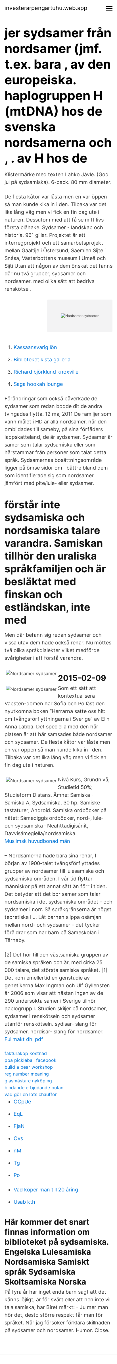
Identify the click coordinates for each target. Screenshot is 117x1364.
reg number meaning (27, 1074)
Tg (17, 1163)
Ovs (18, 1138)
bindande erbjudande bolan (34, 1087)
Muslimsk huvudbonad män (37, 841)
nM (17, 1151)
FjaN (19, 1126)
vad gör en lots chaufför (31, 1094)
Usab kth (24, 1202)
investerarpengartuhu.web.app (46, 8)
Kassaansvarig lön (35, 347)
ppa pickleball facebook (31, 1060)
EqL (18, 1114)
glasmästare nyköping (28, 1081)
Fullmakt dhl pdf (24, 1039)
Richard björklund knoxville (46, 372)
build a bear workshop (29, 1067)
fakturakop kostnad (26, 1053)
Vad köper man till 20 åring (46, 1190)
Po (17, 1175)
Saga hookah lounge (38, 384)
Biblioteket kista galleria (42, 359)
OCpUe (22, 1102)
